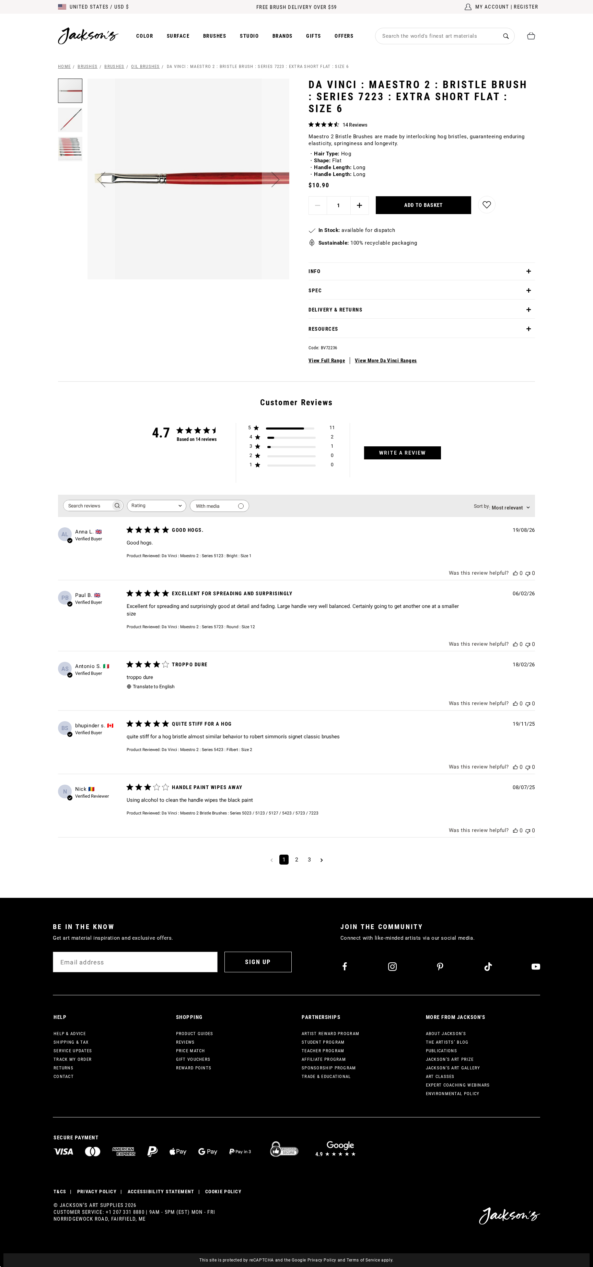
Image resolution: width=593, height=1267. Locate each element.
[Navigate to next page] (321, 860)
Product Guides (194, 1033)
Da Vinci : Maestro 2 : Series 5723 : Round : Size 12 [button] (208, 626)
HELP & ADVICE (70, 1033)
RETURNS (63, 1067)
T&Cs (60, 1191)
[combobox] (436, 36)
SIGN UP (258, 961)
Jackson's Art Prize (450, 1059)
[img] (311, 124)
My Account (492, 7)
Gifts (313, 36)
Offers (344, 36)
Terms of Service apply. (370, 1260)
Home (64, 66)
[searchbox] (87, 505)
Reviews (185, 1042)
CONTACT (64, 1076)
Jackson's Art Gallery (453, 1067)
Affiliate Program (324, 1059)
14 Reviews (355, 125)
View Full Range (327, 360)
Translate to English (154, 686)
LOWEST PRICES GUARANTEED (296, 7)
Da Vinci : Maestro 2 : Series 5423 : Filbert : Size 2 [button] (207, 749)
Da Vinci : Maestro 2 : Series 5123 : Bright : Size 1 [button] (207, 555)
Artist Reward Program (330, 1033)
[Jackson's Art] (88, 35)
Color (144, 36)
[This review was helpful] (515, 573)
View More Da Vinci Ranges (386, 360)
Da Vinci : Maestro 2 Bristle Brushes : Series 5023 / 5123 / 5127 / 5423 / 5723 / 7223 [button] (240, 813)
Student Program (323, 1042)
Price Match (190, 1050)
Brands (282, 36)
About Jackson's (446, 1033)
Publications (441, 1050)
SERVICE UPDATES (73, 1050)
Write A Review (402, 453)
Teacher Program (323, 1050)
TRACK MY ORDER (73, 1059)
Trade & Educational (326, 1076)
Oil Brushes (145, 66)
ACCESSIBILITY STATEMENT (161, 1191)
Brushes (214, 36)
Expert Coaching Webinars (458, 1085)
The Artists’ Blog (447, 1042)
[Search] (506, 35)
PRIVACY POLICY (97, 1191)
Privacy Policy (321, 1260)
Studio (249, 36)
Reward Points (194, 1067)
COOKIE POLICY (223, 1191)
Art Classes (440, 1076)
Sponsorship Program (329, 1067)
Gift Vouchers (193, 1059)
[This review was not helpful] (527, 573)
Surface (178, 36)
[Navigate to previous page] (271, 860)
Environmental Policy (453, 1093)
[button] (101, 179)
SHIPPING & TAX (71, 1042)
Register (526, 7)
